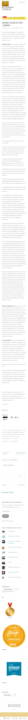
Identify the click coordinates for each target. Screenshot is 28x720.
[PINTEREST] (15, 705)
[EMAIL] (18, 705)
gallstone (6, 441)
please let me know (7, 394)
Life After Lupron (11, 531)
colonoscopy (7, 438)
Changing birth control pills (21, 453)
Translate (12, 591)
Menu (23, 2)
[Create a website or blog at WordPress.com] (14, 709)
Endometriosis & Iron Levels (14, 567)
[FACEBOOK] (9, 705)
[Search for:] (10, 484)
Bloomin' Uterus (8, 8)
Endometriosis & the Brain (13, 572)
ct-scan (15, 438)
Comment (20, 476)
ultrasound (14, 441)
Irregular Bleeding (12, 432)
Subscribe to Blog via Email (12, 502)
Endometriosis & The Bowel (14, 536)
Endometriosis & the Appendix (14, 577)
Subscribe (5, 516)
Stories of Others (14, 436)
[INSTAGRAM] (12, 705)
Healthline (4, 649)
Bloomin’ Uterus (8, 492)
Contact (10, 562)
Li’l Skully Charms (6, 453)
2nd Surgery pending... (12, 552)
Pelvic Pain (5, 436)
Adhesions (11, 430)
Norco (23, 434)
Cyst (24, 430)
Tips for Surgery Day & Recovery (15, 547)
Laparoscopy (16, 434)
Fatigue (4, 432)
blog (3, 366)
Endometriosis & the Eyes (13, 557)
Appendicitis (18, 430)
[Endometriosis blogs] (10, 618)
